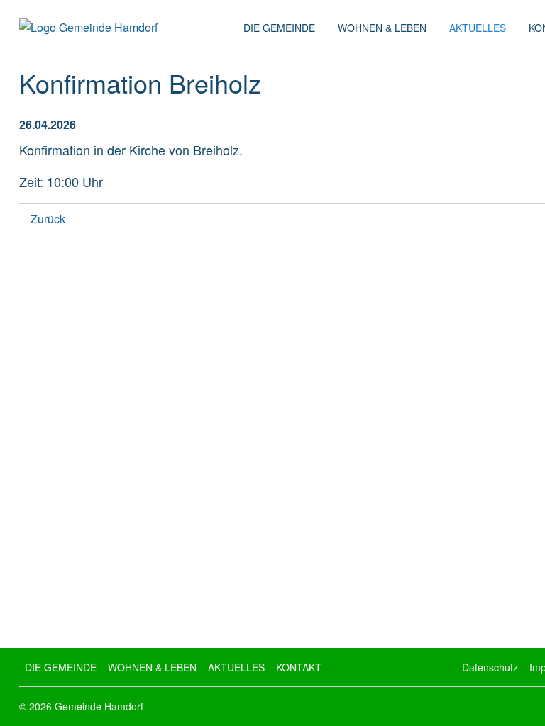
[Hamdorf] (125, 27)
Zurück (48, 219)
